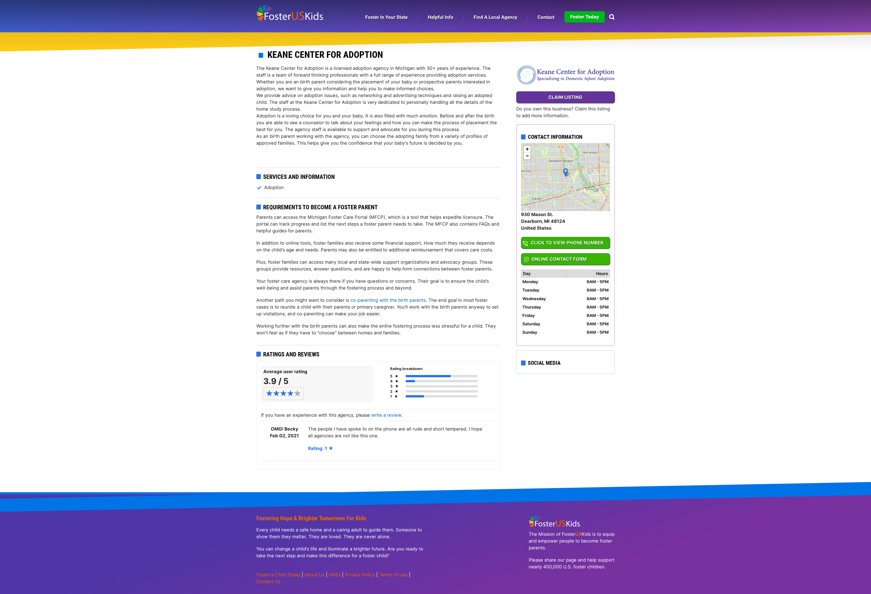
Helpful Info (440, 17)
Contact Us (268, 581)
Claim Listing (565, 97)
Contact (546, 17)
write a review (386, 415)
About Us (315, 574)
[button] (565, 172)
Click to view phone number (567, 243)
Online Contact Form (559, 259)
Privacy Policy (360, 574)
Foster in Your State (386, 17)
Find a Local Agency (495, 17)
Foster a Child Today (278, 574)
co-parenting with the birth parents (388, 300)
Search (612, 17)
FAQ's (335, 574)
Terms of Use (393, 574)
